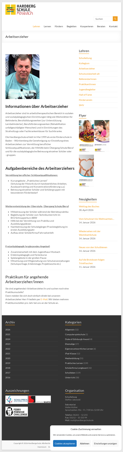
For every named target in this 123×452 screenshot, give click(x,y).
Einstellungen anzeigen (105, 443)
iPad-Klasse (70, 353)
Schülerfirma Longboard (76, 368)
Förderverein (85, 99)
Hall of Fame (85, 94)
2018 (7, 368)
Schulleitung (85, 58)
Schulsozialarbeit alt (89, 73)
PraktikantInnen (87, 84)
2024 (7, 339)
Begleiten (71, 26)
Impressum (42, 447)
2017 (7, 372)
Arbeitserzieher (87, 68)
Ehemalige (70, 344)
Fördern (59, 26)
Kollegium (84, 63)
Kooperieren (86, 26)
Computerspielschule (75, 334)
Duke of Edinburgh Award (77, 339)
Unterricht (70, 377)
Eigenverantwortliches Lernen (79, 348)
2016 (7, 377)
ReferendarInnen (87, 78)
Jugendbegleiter (87, 89)
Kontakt (113, 26)
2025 (7, 334)
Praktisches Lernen (74, 363)
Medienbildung (72, 358)
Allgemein (70, 329)
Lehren (36, 26)
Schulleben (70, 372)
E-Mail (44, 299)
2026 (7, 329)
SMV (81, 105)
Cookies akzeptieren (65, 443)
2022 (7, 348)
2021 (7, 353)
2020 (7, 358)
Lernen (47, 26)
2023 (7, 344)
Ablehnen (84, 443)
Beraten (101, 26)
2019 (7, 363)
